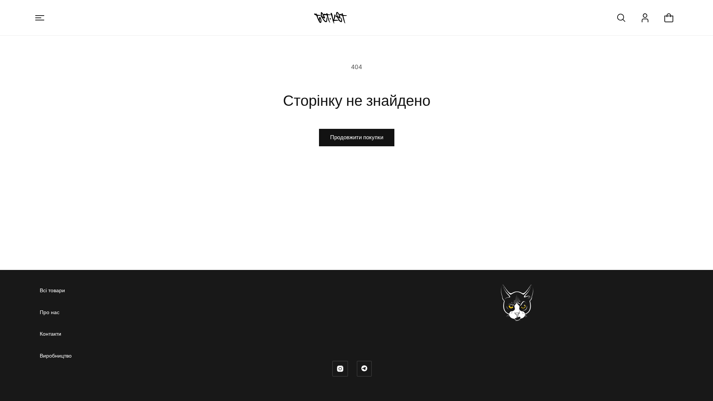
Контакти (50, 333)
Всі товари (52, 290)
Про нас (49, 312)
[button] (39, 17)
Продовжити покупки (356, 137)
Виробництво (56, 355)
